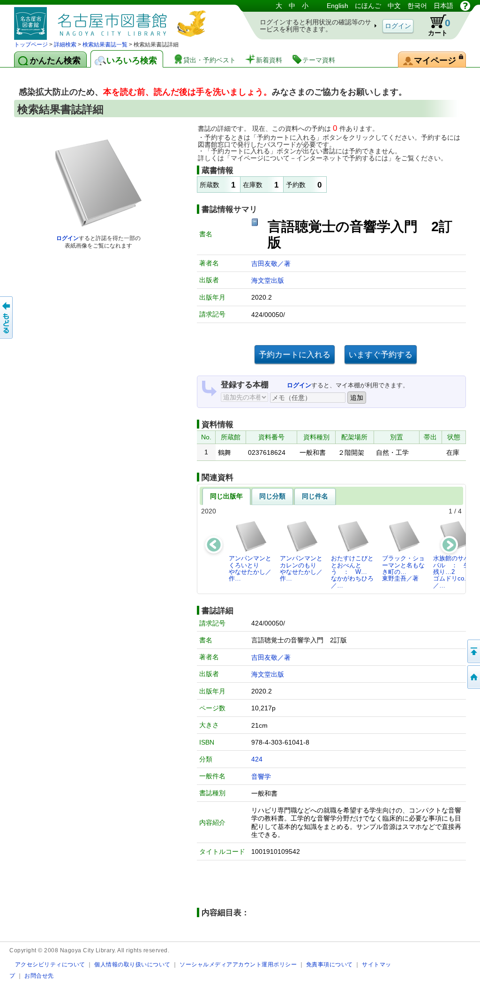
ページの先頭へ (473, 651)
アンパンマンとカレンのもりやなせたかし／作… (301, 568)
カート (439, 27)
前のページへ (7, 317)
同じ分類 (272, 496)
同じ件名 (315, 496)
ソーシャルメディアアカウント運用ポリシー (238, 964)
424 (256, 759)
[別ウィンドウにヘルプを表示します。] (465, 5)
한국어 (417, 5)
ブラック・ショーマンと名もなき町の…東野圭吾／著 (403, 568)
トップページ (31, 44)
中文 (394, 5)
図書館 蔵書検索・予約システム (112, 20)
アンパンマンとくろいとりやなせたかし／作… (250, 568)
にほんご (368, 5)
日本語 (443, 5)
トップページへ (473, 677)
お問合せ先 (39, 975)
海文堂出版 (267, 280)
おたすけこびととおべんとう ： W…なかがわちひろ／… (352, 571)
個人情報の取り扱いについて (132, 964)
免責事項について (329, 964)
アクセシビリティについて (50, 964)
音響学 (261, 776)
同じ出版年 (226, 496)
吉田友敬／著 (271, 263)
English (337, 5)
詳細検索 (65, 44)
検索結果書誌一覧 (105, 44)
